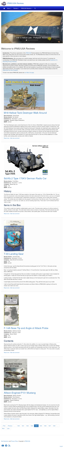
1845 (40, 426)
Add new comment (14, 138)
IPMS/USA (28, 53)
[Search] (35, 8)
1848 (54, 426)
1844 (37, 426)
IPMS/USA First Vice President (10, 70)
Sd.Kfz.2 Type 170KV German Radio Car (25, 178)
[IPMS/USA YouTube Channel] (3, 446)
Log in (61, 446)
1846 (45, 426)
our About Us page (29, 72)
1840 (18, 426)
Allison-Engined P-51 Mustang (20, 392)
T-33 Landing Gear (14, 253)
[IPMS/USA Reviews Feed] (9, 446)
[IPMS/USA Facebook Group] (6, 446)
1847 (49, 426)
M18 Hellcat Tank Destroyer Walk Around (25, 112)
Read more (6, 138)
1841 (23, 426)
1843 (32, 426)
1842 (27, 426)
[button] (5, 27)
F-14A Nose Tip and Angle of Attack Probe (26, 328)
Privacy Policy (14, 441)
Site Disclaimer (5, 441)
